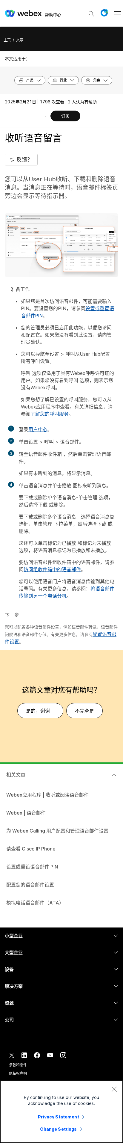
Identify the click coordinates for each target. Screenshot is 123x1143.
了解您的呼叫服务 (49, 414)
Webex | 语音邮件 (26, 813)
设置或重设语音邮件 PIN (32, 867)
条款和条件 (18, 1065)
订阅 (65, 115)
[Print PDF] (45, 116)
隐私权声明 (18, 1073)
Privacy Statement (58, 1116)
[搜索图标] (91, 13)
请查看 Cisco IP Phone (31, 849)
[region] (61, 1111)
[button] (104, 13)
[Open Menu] (117, 13)
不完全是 (84, 711)
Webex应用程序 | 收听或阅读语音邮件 (47, 795)
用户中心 (37, 429)
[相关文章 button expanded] (114, 775)
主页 (7, 40)
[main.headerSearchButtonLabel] (91, 11)
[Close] (114, 1089)
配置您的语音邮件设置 (30, 885)
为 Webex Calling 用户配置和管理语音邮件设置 (57, 831)
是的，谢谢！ (40, 711)
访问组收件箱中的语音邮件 (52, 569)
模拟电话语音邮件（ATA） (35, 903)
